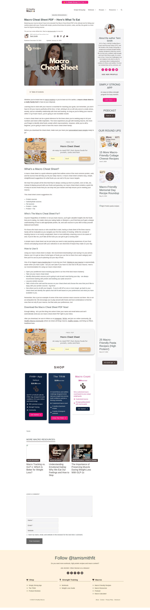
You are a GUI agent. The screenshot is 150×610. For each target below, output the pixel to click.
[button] (121, 10)
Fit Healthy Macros (39, 599)
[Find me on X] (102, 69)
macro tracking (50, 100)
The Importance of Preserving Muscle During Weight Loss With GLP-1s (81, 468)
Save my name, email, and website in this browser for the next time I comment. (55, 535)
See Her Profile (110, 74)
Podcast (97, 591)
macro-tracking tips (44, 262)
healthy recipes (73, 321)
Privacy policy (109, 599)
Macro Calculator (101, 594)
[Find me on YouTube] (116, 69)
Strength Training (91, 460)
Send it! (84, 158)
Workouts (91, 10)
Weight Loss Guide (68, 588)
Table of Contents (38, 92)
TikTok (64, 318)
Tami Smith (34, 36)
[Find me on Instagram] (109, 69)
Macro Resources (59, 15)
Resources (112, 10)
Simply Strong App (79, 10)
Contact (102, 599)
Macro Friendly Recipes (103, 585)
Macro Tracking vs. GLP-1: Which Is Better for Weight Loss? (35, 468)
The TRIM (32, 588)
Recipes (101, 10)
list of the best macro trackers (73, 272)
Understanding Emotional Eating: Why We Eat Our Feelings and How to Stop (59, 469)
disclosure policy (52, 31)
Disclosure (117, 599)
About (97, 599)
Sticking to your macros (75, 262)
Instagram (58, 318)
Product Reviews (34, 591)
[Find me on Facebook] (68, 573)
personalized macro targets (78, 130)
